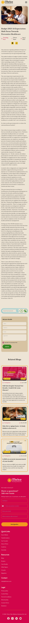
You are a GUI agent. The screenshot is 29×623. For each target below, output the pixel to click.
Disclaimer (4, 605)
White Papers (4, 567)
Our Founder (4, 541)
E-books (3, 570)
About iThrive (4, 544)
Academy (3, 547)
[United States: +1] (3, 506)
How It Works (4, 535)
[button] (26, 2)
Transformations (5, 538)
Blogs (2, 558)
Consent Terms (5, 602)
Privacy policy (4, 590)
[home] (7, 2)
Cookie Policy (4, 593)
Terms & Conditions (6, 597)
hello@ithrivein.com (6, 581)
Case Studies (4, 564)
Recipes (3, 561)
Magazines (4, 573)
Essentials (3, 550)
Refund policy (4, 599)
